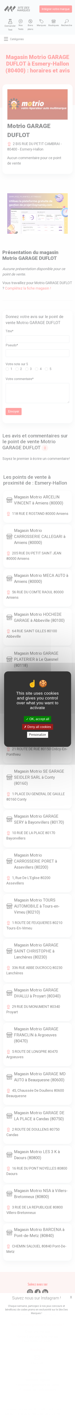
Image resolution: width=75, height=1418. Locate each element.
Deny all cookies (39, 727)
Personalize (37, 734)
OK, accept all (39, 719)
